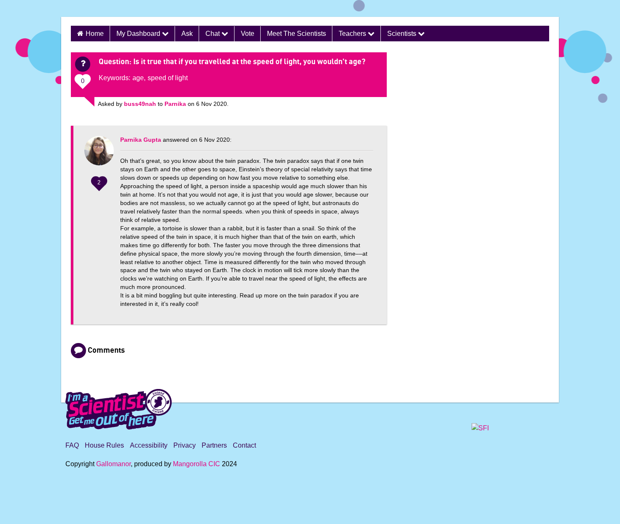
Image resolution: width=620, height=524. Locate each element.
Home (95, 33)
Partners (214, 445)
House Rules (104, 445)
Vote (247, 33)
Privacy (184, 445)
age (138, 77)
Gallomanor (113, 463)
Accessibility (148, 445)
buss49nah (140, 103)
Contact (244, 445)
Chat (213, 33)
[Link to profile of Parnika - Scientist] (99, 155)
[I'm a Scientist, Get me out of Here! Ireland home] (118, 407)
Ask (187, 33)
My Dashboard (139, 33)
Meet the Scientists (296, 33)
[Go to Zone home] (88, 8)
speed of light (168, 77)
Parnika (175, 103)
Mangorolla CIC (196, 463)
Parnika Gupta (140, 139)
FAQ (72, 445)
